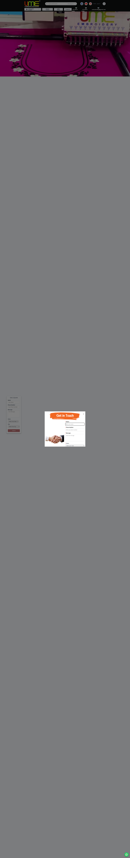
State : (67, 443)
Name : (67, 421)
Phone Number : (69, 427)
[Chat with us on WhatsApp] (126, 854)
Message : (68, 433)
